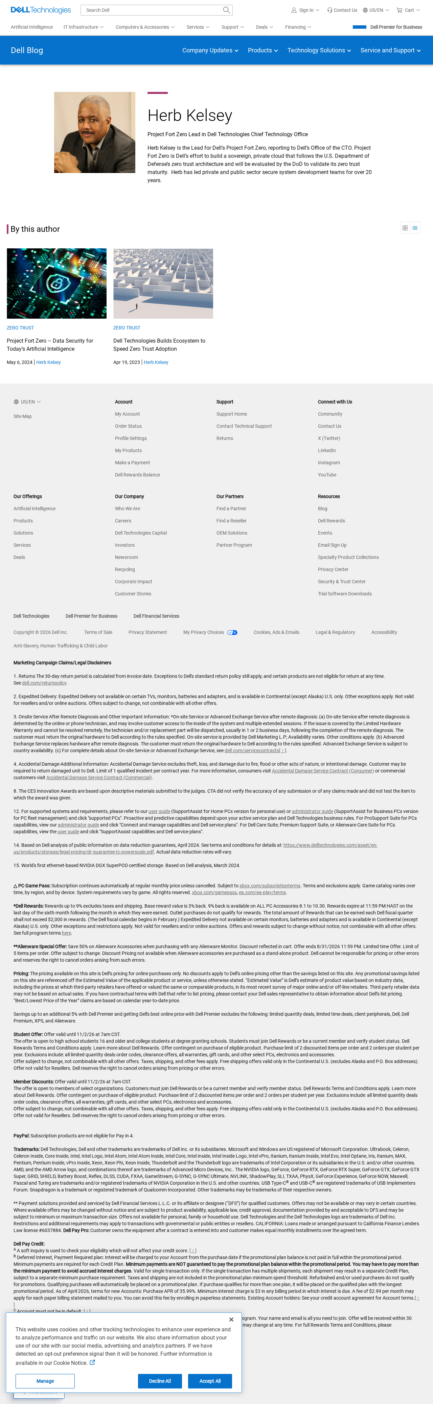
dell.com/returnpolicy (44, 683)
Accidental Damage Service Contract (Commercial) (99, 777)
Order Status (128, 426)
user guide (159, 811)
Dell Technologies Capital (141, 533)
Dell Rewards (331, 520)
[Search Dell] (227, 10)
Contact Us (329, 426)
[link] (342, 10)
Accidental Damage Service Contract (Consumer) (323, 770)
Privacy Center (333, 569)
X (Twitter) (329, 438)
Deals (19, 557)
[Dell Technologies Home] (41, 10)
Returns (224, 438)
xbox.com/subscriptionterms (270, 885)
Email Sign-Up (332, 545)
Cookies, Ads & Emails (276, 632)
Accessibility (384, 632)
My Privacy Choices (204, 632)
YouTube (327, 474)
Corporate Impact (133, 581)
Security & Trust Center (342, 581)
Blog (322, 508)
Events (325, 533)
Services (22, 545)
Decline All (160, 1381)
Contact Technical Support (244, 426)
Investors (125, 545)
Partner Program (234, 545)
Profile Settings (131, 438)
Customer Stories (133, 593)
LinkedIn (327, 450)
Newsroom (126, 557)
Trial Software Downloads (345, 593)
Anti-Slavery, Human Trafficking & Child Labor (61, 645)
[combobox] (157, 10)
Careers (123, 520)
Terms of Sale (98, 632)
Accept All (210, 1381)
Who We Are (127, 508)
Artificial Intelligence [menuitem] (32, 27)
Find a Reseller (231, 520)
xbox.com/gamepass (214, 892)
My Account (127, 414)
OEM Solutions (231, 533)
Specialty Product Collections (348, 557)
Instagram (329, 462)
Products (23, 520)
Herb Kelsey (48, 362)
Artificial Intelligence (34, 508)
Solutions (23, 533)
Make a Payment (132, 462)
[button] (306, 10)
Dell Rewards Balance (137, 474)
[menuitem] (84, 27)
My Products (128, 450)
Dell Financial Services (156, 616)
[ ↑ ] (282, 750)
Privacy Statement (148, 632)
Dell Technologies (31, 616)
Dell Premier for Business (396, 27)
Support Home (231, 414)
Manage (45, 1381)
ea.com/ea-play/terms (262, 892)
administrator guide (312, 811)
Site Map (23, 416)
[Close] (231, 1319)
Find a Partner (231, 508)
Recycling (125, 569)
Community (330, 414)
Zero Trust (20, 327)
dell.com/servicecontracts (252, 750)
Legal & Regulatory (335, 632)
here (66, 933)
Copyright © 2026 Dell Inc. (41, 632)
